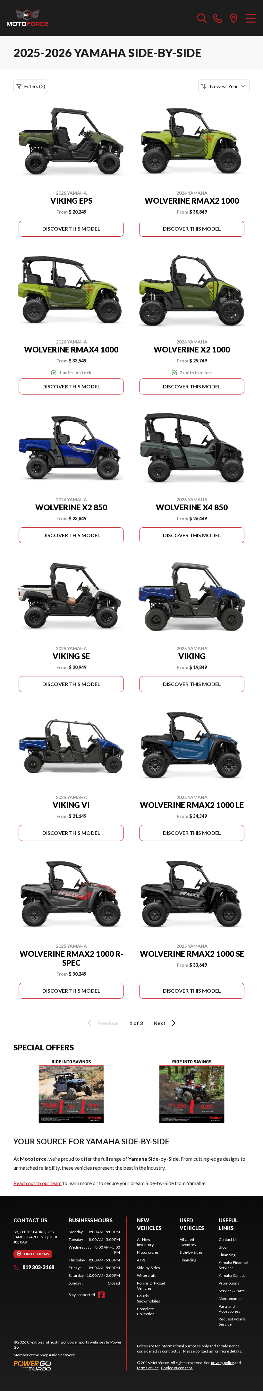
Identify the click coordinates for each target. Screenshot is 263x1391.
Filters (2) (34, 86)
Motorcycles (148, 1252)
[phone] (218, 18)
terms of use (148, 1367)
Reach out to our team (37, 1183)
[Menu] (250, 18)
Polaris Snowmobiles (148, 1298)
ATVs (141, 1260)
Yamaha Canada (232, 1275)
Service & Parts (232, 1290)
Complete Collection (146, 1311)
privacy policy (222, 1362)
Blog (222, 1247)
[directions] (234, 18)
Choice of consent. (177, 1367)
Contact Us (228, 1239)
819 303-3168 (38, 1267)
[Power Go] (69, 1365)
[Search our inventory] (202, 18)
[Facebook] (101, 1295)
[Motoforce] (27, 18)
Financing (188, 1260)
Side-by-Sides (148, 1267)
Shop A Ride (50, 1355)
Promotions (229, 1283)
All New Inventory (145, 1242)
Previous (108, 1023)
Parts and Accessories (229, 1309)
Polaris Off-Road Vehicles (151, 1286)
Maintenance (230, 1298)
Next (159, 1023)
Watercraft (146, 1275)
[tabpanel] (94, 1257)
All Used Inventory (188, 1242)
